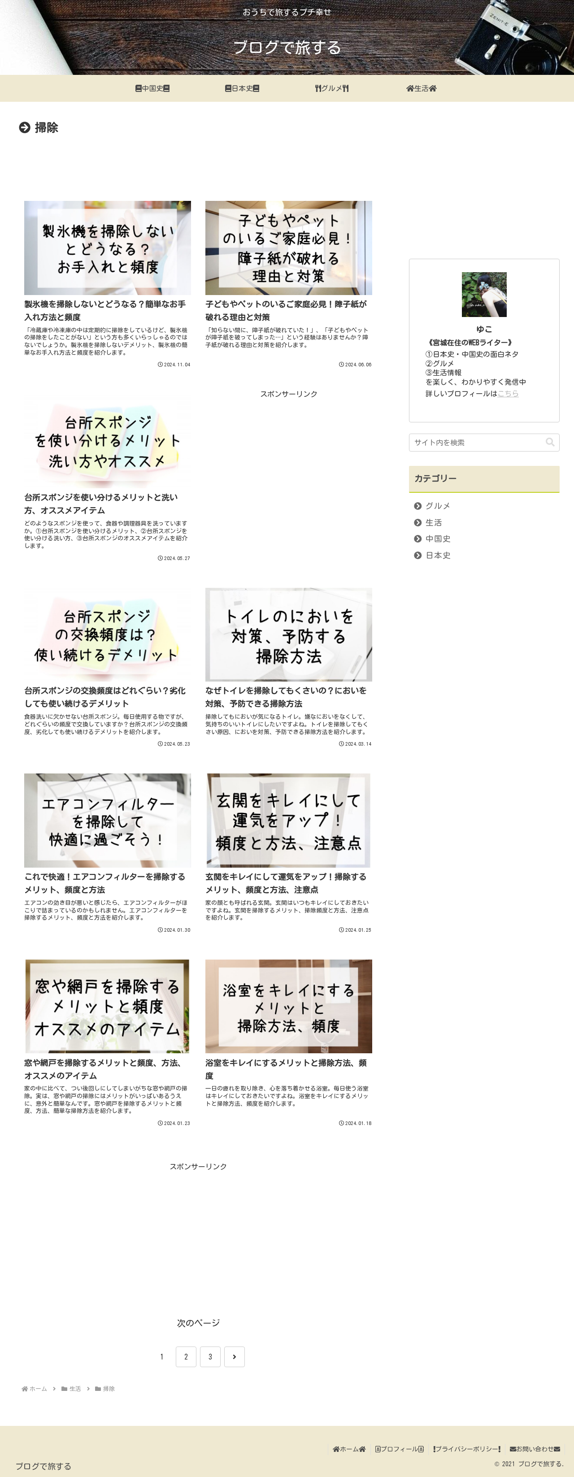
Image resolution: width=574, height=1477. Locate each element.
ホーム (349, 1449)
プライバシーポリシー (466, 1449)
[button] (550, 442)
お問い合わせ (535, 1449)
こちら (508, 393)
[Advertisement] (198, 163)
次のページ (198, 1323)
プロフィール (399, 1449)
